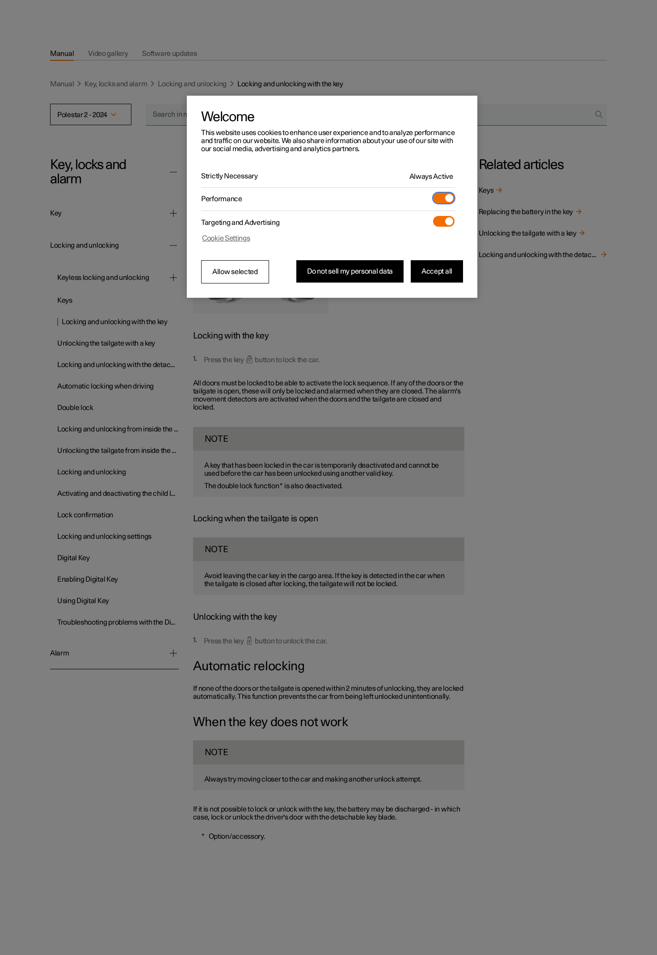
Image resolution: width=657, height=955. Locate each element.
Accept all (436, 271)
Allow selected (235, 271)
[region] (332, 197)
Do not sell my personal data (350, 271)
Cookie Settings (226, 238)
